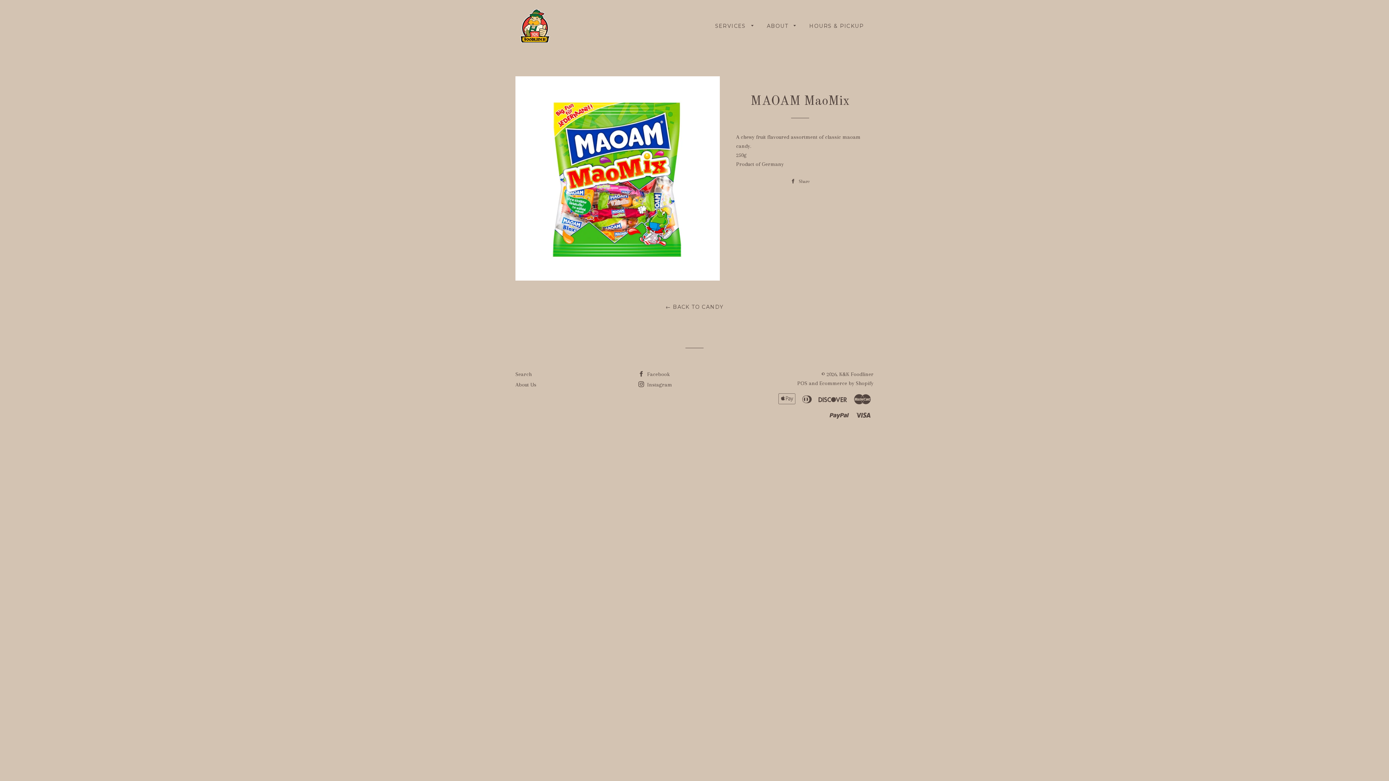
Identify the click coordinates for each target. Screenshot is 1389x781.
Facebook (658, 374)
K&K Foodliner (856, 374)
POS (802, 383)
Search (523, 374)
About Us (525, 384)
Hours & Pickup (836, 26)
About (778, 26)
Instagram (659, 384)
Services (731, 26)
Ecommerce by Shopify (846, 383)
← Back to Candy (695, 307)
